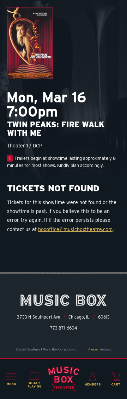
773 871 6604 (63, 328)
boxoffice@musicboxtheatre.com (75, 229)
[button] (11, 379)
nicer (95, 349)
